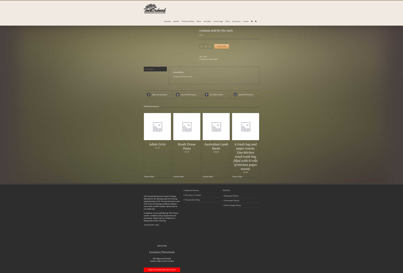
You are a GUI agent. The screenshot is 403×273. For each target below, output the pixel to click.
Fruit (211, 59)
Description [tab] (149, 69)
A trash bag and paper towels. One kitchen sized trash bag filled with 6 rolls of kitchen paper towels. (246, 156)
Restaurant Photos (231, 196)
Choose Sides (149, 177)
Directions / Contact (193, 195)
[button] (256, 21)
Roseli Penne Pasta (187, 146)
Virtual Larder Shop (192, 200)
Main (215, 59)
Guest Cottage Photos (232, 205)
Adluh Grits (157, 144)
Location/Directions (162, 252)
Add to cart (221, 46)
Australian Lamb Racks (216, 146)
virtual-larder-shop (151, 225)
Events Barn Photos (231, 200)
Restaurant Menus (192, 190)
